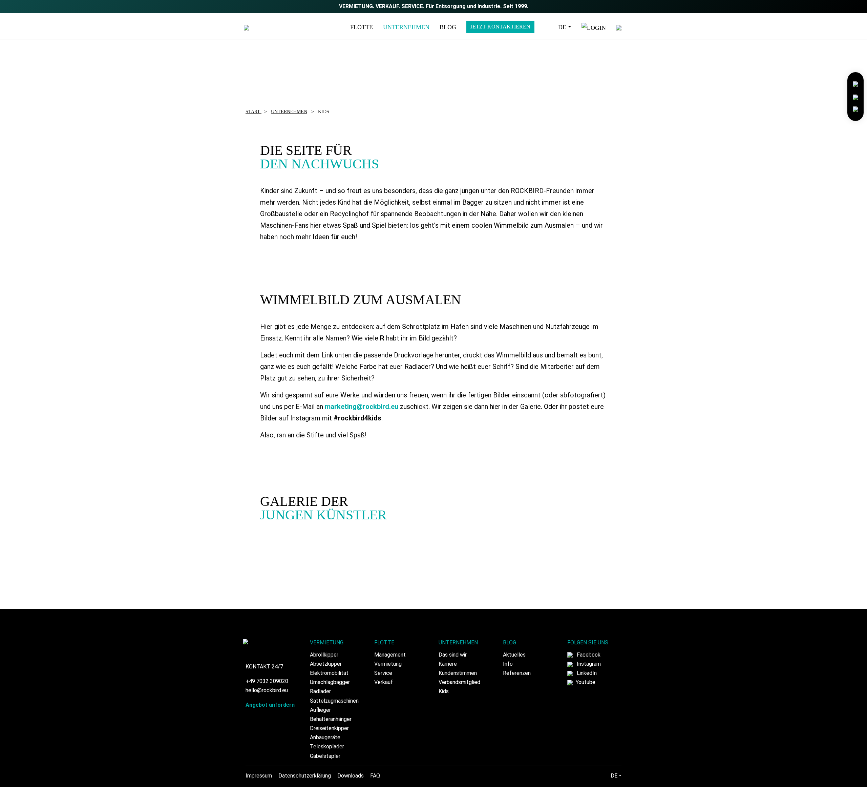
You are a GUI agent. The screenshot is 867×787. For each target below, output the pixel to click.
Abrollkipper (324, 654)
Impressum (259, 775)
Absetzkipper (326, 664)
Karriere (448, 664)
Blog (448, 27)
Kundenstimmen (458, 673)
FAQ (375, 775)
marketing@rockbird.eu (361, 406)
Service (383, 673)
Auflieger (320, 710)
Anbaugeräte (325, 737)
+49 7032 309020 (267, 681)
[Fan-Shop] (855, 108)
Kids (444, 691)
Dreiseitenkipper (329, 728)
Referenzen (517, 673)
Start (253, 111)
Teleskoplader (327, 746)
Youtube (584, 682)
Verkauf (383, 682)
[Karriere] (855, 96)
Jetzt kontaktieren (500, 26)
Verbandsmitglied (459, 682)
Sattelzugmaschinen (334, 701)
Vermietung (388, 664)
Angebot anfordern (270, 705)
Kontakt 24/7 (264, 666)
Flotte (361, 27)
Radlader (320, 691)
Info (508, 664)
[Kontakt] (855, 83)
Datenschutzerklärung (304, 775)
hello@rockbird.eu (267, 690)
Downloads (350, 775)
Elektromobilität (329, 673)
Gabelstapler (325, 756)
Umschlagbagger (330, 682)
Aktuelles (514, 654)
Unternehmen (406, 27)
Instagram (588, 664)
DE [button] (562, 27)
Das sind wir (453, 654)
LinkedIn (586, 673)
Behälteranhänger (331, 719)
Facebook (587, 654)
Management (390, 654)
